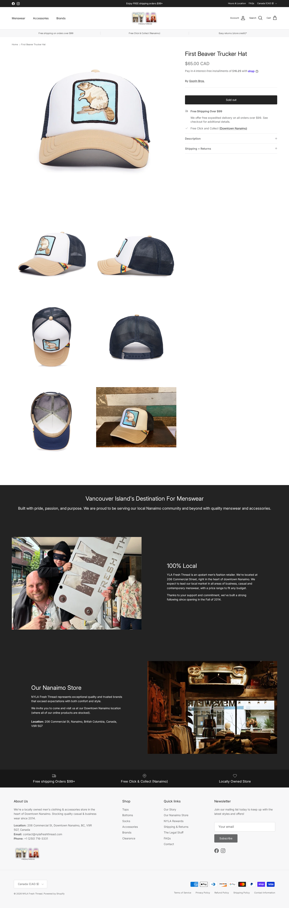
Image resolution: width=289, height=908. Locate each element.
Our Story (170, 809)
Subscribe (225, 838)
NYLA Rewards (173, 821)
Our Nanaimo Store (176, 815)
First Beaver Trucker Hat (33, 44)
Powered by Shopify (54, 893)
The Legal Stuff (173, 832)
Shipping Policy (241, 892)
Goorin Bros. (197, 81)
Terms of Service (182, 892)
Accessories (41, 18)
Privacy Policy (203, 892)
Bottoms (127, 815)
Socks (126, 821)
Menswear (18, 18)
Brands (60, 18)
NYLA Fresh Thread (32, 893)
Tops (125, 809)
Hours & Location (237, 3)
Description (193, 138)
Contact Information (264, 892)
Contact (169, 844)
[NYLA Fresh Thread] (144, 18)
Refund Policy (221, 892)
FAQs (251, 3)
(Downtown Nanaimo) (233, 128)
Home (15, 44)
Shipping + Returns (198, 148)
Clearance (128, 838)
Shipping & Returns (176, 826)
